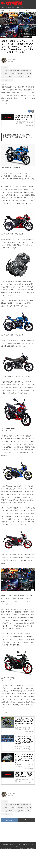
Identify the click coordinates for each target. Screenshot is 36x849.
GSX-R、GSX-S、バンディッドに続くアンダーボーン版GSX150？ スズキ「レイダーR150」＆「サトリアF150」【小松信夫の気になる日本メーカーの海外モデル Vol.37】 (17, 46)
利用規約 (4, 844)
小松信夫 (10, 61)
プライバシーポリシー (14, 844)
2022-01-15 (11, 59)
